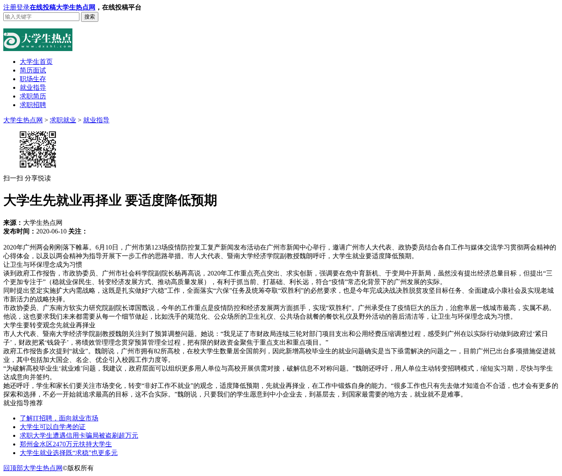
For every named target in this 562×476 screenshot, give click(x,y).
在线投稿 (43, 7)
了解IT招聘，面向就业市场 (59, 418)
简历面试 (33, 70)
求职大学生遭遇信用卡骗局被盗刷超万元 (79, 435)
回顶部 (13, 467)
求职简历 (33, 96)
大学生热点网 (75, 7)
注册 (9, 7)
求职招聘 (33, 104)
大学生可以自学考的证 (53, 426)
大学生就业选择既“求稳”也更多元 (69, 452)
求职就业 (63, 120)
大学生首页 (36, 61)
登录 (23, 7)
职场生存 (33, 78)
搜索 (89, 17)
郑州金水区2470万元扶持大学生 (66, 444)
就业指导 (33, 87)
